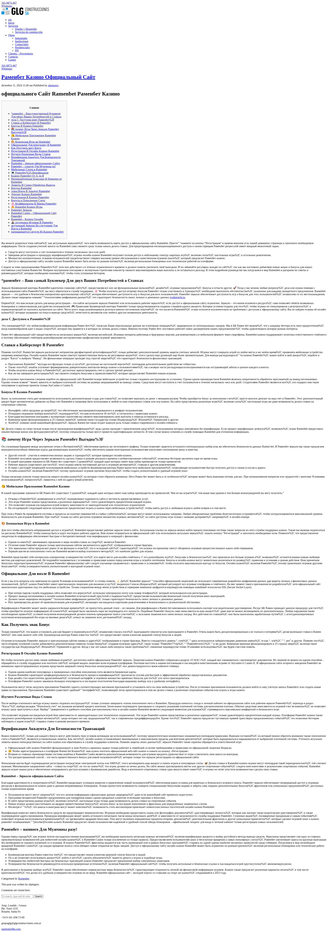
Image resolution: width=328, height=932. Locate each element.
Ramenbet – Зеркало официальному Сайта (35, 163)
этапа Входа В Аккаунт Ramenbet (30, 191)
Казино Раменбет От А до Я (27, 175)
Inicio (11, 22)
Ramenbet (23, 878)
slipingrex (53, 85)
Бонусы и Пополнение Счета (28, 200)
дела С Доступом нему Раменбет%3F (32, 119)
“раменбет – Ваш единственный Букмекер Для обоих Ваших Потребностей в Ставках (36, 115)
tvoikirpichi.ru (177, 297)
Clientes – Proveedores (20, 53)
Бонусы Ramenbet (21, 188)
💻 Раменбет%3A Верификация (29, 172)
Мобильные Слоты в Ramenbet (29, 169)
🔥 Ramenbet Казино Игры (27, 206)
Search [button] (38, 896)
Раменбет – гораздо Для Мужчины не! (33, 166)
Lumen (12, 59)
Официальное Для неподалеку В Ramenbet (36, 144)
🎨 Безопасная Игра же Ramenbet (30, 141)
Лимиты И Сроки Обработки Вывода (33, 185)
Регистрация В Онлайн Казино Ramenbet (35, 151)
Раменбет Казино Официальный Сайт (48, 77)
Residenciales (22, 47)
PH (17, 50)
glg (10, 19)
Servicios (13, 25)
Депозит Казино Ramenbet (26, 194)
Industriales (21, 38)
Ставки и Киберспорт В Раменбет (31, 122)
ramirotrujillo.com (11, 929)
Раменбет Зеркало (21, 210)
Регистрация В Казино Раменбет (30, 197)
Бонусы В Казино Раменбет (27, 125)
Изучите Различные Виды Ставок (31, 154)
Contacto (13, 56)
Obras (11, 35)
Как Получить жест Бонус (26, 147)
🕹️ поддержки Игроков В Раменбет (32, 222)
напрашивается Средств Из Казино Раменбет (37, 231)
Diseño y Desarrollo (26, 29)
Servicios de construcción (29, 32)
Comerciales (21, 44)
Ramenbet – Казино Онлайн (27, 219)
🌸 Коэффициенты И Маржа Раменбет (33, 203)
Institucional (21, 41)
